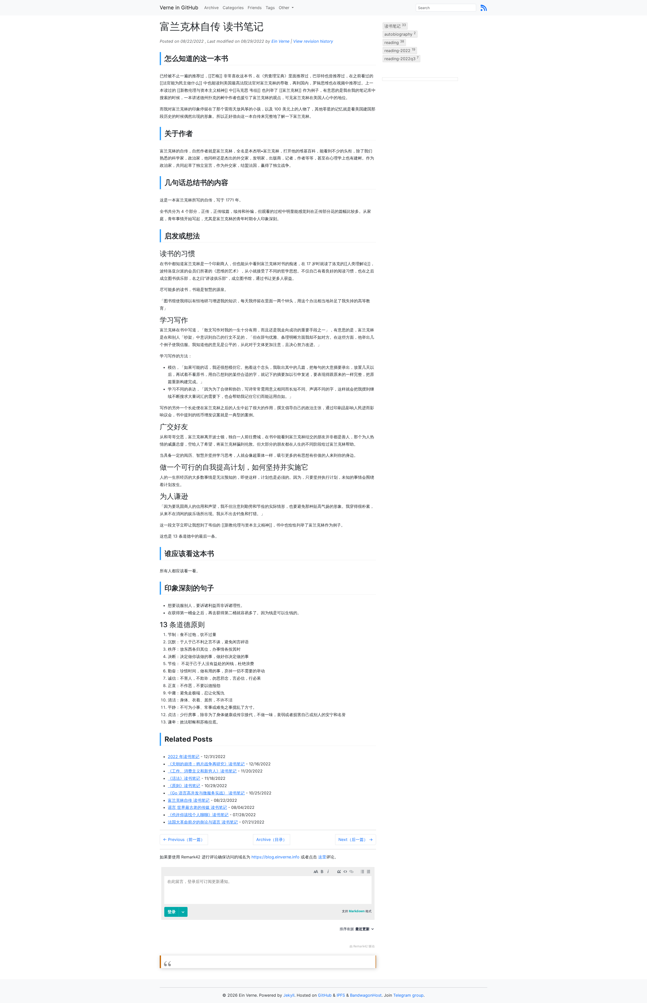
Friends (255, 7)
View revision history (313, 41)
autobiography (400, 34)
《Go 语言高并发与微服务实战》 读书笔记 (206, 792)
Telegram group (408, 995)
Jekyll (288, 995)
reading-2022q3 (401, 58)
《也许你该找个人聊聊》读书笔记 (198, 814)
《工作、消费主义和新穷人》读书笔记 (202, 770)
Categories (233, 7)
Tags (270, 7)
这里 (322, 856)
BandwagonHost (366, 995)
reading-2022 (399, 50)
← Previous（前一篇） (184, 839)
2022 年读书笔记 (183, 756)
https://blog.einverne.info (275, 856)
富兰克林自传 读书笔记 (189, 800)
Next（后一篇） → (355, 839)
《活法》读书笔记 (184, 778)
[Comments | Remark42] (268, 908)
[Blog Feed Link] (483, 7)
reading (394, 42)
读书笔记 (395, 26)
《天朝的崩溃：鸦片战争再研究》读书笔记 (206, 763)
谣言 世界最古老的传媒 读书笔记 (197, 807)
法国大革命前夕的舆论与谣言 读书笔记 (203, 822)
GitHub (325, 995)
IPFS (341, 995)
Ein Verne (280, 41)
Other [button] (285, 7)
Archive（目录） (271, 839)
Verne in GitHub (179, 8)
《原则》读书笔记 (184, 785)
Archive (211, 7)
